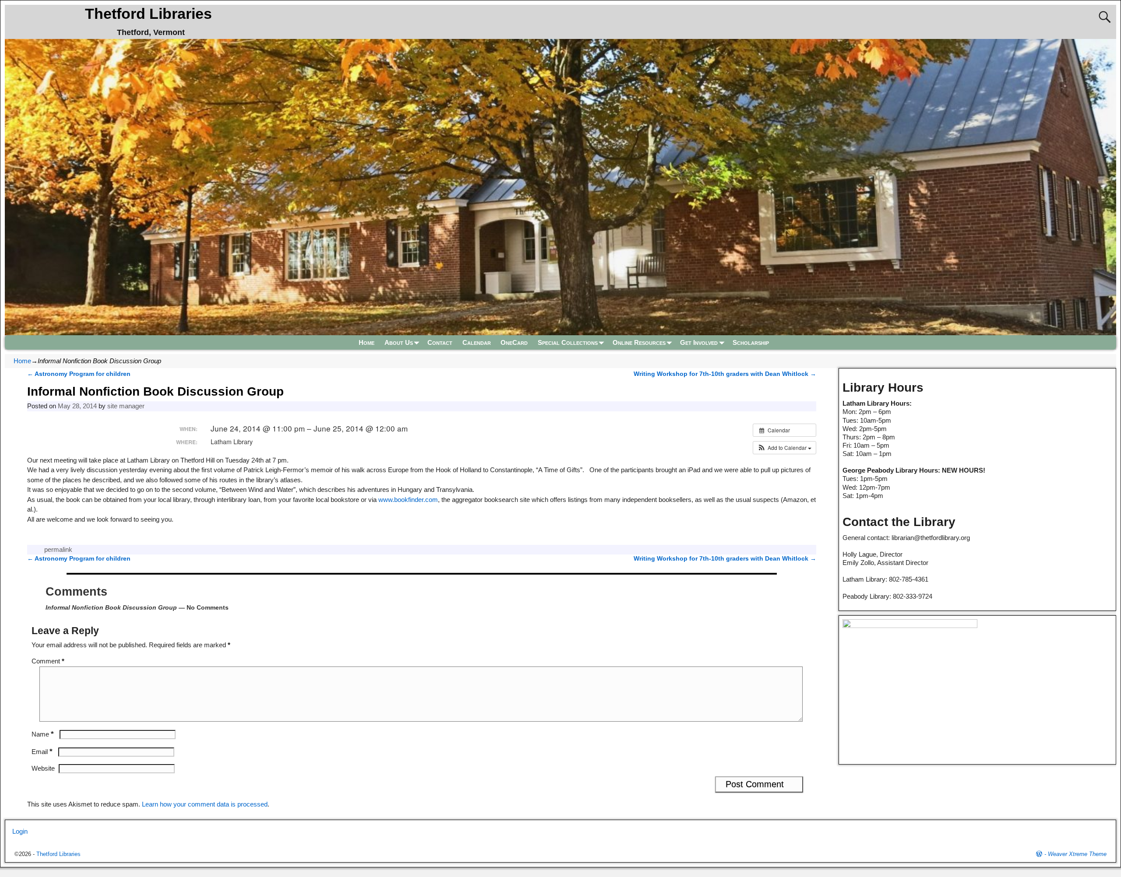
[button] (784, 448)
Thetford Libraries (148, 13)
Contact (439, 342)
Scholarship (751, 342)
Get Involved (699, 342)
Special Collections (568, 342)
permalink (58, 549)
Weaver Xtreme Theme (1077, 854)
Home (366, 342)
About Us (398, 342)
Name (43, 734)
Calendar (476, 342)
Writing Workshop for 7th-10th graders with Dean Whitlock (725, 374)
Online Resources (639, 342)
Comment (48, 661)
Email (42, 751)
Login (20, 831)
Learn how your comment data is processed (205, 804)
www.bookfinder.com (408, 499)
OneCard (514, 342)
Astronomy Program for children (78, 374)
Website (43, 768)
